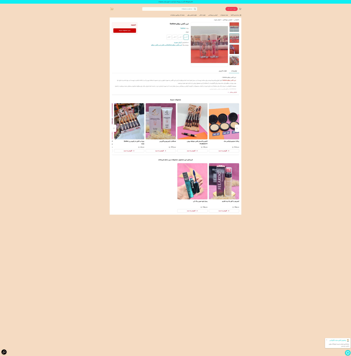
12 (174, 37)
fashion (183, 28)
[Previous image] (193, 44)
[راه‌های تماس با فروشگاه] (4, 352)
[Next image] (225, 44)
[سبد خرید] (240, 9)
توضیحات (234, 71)
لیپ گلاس (164, 45)
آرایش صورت (217, 20)
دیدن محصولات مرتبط (124, 30)
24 (169, 37)
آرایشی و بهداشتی (227, 20)
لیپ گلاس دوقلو (156, 45)
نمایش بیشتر (233, 92)
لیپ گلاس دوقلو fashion (174, 45)
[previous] (237, 128)
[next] (114, 128)
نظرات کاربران (223, 71)
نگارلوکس (236, 20)
